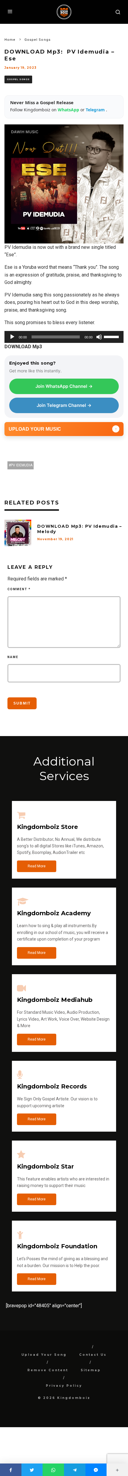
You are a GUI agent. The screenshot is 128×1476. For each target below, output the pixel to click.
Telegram (96, 110)
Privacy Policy (64, 1386)
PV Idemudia (21, 465)
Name (12, 657)
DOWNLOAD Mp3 (23, 346)
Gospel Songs (18, 79)
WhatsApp (69, 110)
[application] (64, 337)
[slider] (112, 336)
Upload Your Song (44, 1355)
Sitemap (91, 1370)
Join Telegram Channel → (64, 405)
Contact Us (93, 1355)
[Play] (12, 337)
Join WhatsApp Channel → (64, 386)
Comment (19, 589)
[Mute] (99, 337)
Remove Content (47, 1370)
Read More (37, 866)
